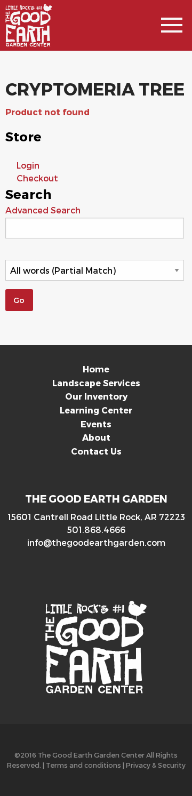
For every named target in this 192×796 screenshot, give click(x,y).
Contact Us (96, 451)
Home (96, 369)
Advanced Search (43, 210)
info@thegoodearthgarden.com (96, 542)
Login (28, 165)
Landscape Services (96, 383)
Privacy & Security (156, 765)
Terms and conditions (83, 765)
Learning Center (96, 410)
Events (96, 424)
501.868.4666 (96, 529)
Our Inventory (96, 396)
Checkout (37, 178)
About (96, 437)
